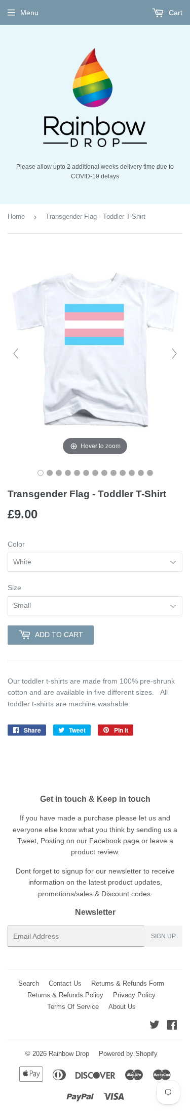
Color (16, 544)
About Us (122, 1006)
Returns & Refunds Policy (65, 995)
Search (28, 983)
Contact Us (65, 983)
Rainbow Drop (69, 1053)
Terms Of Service (73, 1006)
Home (16, 216)
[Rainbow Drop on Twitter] (154, 1026)
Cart (174, 13)
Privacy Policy (134, 995)
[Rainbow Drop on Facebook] (172, 1026)
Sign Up (163, 936)
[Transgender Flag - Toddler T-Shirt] (40, 473)
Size (14, 588)
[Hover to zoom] (95, 353)
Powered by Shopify (128, 1053)
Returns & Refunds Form (127, 983)
